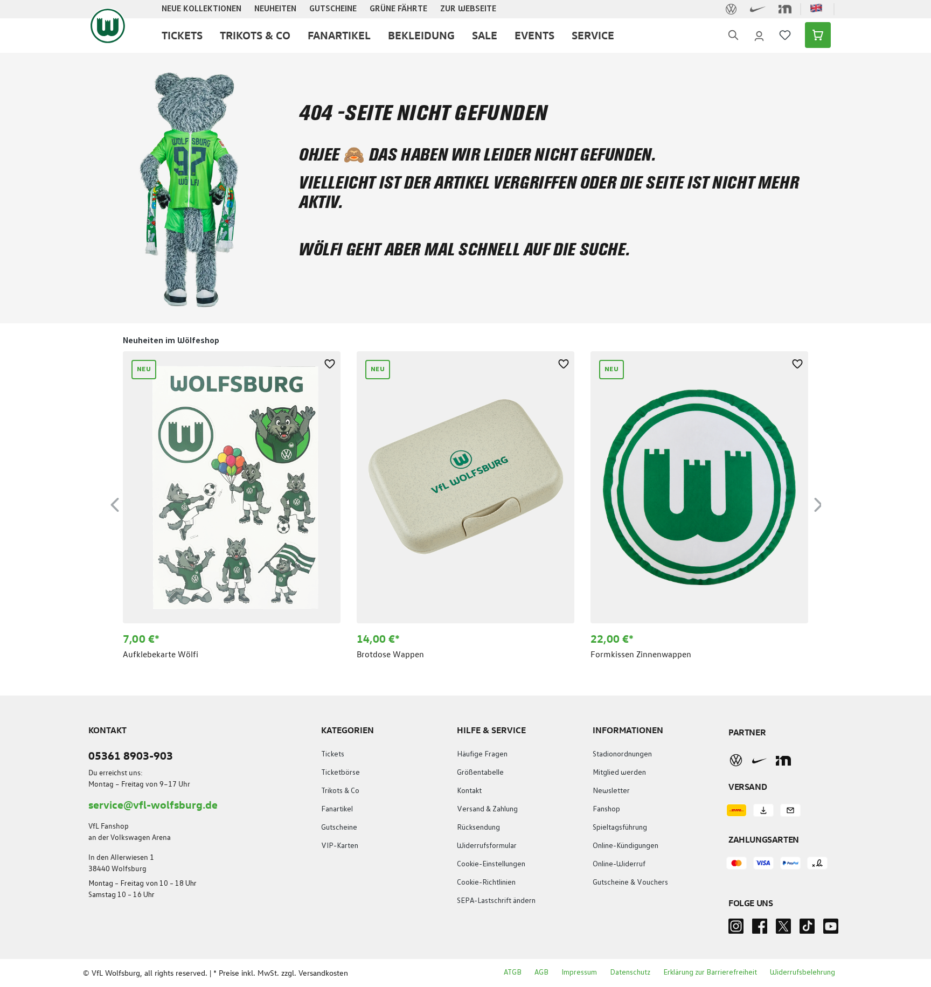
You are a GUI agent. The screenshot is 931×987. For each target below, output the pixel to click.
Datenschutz (630, 972)
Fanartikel (337, 809)
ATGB (513, 972)
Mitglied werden (619, 772)
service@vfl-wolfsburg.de (153, 804)
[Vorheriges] (115, 502)
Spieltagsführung (620, 827)
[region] (465, 503)
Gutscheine (339, 827)
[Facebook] (759, 929)
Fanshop (606, 809)
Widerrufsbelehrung (802, 972)
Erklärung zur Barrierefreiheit (710, 972)
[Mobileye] (783, 760)
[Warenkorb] (814, 35)
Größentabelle (480, 772)
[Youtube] (830, 929)
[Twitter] (783, 929)
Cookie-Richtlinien (486, 882)
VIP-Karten (339, 846)
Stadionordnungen (622, 754)
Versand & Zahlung (487, 809)
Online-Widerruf (619, 864)
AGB (541, 972)
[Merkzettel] (785, 35)
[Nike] (759, 760)
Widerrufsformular (487, 846)
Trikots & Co (340, 791)
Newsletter (611, 791)
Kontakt (469, 791)
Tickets (332, 754)
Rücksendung (478, 827)
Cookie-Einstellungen (491, 864)
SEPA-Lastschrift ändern (496, 901)
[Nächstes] (818, 502)
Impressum (579, 972)
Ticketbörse (340, 772)
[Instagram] (736, 929)
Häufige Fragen (482, 754)
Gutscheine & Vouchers (630, 882)
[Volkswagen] (736, 760)
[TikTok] (807, 929)
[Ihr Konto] (759, 35)
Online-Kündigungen (625, 846)
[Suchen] (733, 35)
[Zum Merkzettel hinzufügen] (330, 362)
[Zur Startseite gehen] (107, 25)
